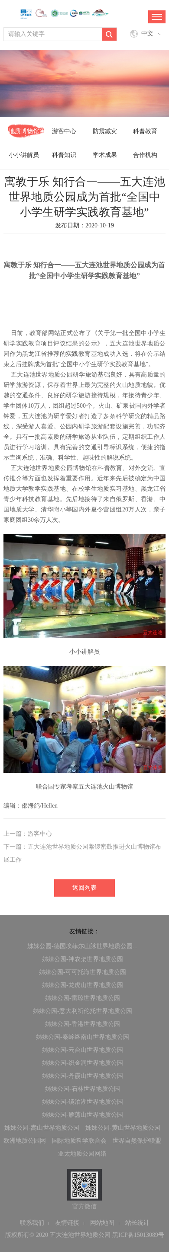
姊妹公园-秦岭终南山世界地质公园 (82, 1037)
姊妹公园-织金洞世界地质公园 (82, 1063)
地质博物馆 (24, 131)
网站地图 (102, 1223)
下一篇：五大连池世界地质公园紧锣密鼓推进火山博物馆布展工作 (82, 853)
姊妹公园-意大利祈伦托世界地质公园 (82, 1011)
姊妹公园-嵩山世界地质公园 (41, 1127)
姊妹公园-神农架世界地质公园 (82, 959)
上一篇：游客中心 (27, 833)
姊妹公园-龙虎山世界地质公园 (82, 985)
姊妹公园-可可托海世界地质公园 (82, 972)
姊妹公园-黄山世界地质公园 (122, 1127)
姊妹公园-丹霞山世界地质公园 (82, 1076)
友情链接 (67, 1223)
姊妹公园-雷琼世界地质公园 (82, 998)
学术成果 (105, 155)
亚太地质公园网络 (82, 1153)
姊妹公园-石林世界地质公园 (82, 1089)
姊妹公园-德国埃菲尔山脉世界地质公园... (82, 946)
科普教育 (145, 131)
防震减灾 (105, 131)
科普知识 (64, 155)
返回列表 (84, 888)
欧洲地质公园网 (24, 1140)
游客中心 (64, 131)
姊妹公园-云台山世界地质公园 (82, 1050)
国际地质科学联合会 (79, 1140)
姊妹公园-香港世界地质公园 (82, 1024)
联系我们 (32, 1223)
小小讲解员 (24, 155)
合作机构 (145, 155)
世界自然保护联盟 (137, 1140)
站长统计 (137, 1223)
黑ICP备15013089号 (138, 1235)
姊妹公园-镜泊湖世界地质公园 (82, 1102)
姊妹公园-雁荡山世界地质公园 (82, 1114)
